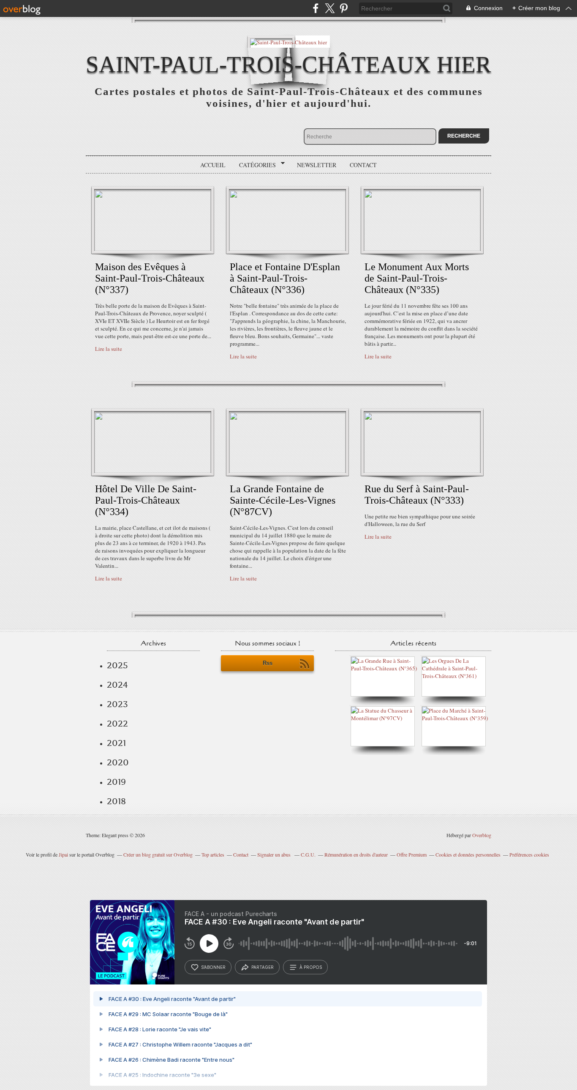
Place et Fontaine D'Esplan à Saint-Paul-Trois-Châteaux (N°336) (285, 278)
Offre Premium (412, 854)
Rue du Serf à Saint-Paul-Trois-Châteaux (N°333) (417, 494)
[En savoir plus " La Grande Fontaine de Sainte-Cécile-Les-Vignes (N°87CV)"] (287, 471)
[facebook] (315, 8)
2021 (116, 743)
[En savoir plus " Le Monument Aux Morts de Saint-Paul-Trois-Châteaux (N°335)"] (422, 249)
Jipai (63, 854)
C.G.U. (308, 854)
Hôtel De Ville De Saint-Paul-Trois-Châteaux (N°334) (145, 500)
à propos (310, 967)
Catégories (254, 165)
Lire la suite (108, 348)
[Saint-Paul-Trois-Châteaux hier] (288, 41)
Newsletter (316, 165)
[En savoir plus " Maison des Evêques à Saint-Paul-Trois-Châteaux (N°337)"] (153, 249)
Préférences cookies (529, 854)
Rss (267, 663)
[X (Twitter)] (329, 8)
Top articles (212, 854)
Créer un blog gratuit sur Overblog (158, 854)
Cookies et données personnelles (468, 854)
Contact (363, 165)
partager (262, 967)
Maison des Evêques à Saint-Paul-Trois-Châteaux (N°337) (149, 278)
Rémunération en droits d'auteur (356, 854)
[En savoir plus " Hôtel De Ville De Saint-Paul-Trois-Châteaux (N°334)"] (153, 471)
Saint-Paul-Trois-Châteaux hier (288, 64)
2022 (117, 724)
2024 (117, 685)
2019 (116, 782)
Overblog (481, 835)
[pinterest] (343, 8)
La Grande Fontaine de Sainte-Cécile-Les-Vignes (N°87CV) (282, 500)
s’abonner (213, 967)
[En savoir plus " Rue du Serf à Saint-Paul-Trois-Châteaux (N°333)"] (422, 471)
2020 (118, 762)
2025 (117, 665)
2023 (117, 704)
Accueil (213, 165)
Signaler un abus (274, 854)
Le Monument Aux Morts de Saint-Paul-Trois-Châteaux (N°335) (417, 278)
